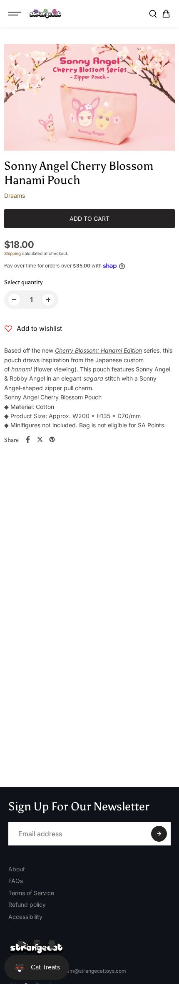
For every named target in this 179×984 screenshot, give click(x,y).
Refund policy (27, 904)
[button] (166, 13)
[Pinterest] (52, 439)
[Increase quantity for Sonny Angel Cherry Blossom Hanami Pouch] (48, 299)
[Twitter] (40, 439)
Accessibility (25, 916)
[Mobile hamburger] (15, 14)
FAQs (15, 880)
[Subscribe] (159, 834)
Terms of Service (31, 892)
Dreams (14, 195)
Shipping (12, 253)
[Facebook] (28, 439)
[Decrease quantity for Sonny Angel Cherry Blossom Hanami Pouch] (14, 299)
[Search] (152, 13)
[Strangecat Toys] (45, 14)
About (16, 869)
